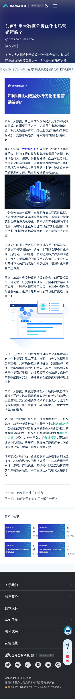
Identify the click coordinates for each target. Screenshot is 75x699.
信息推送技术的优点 (30, 492)
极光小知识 (19, 69)
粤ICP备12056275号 (51, 686)
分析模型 (50, 437)
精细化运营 (61, 424)
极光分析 (11, 46)
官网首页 (5, 69)
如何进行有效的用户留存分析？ (37, 498)
